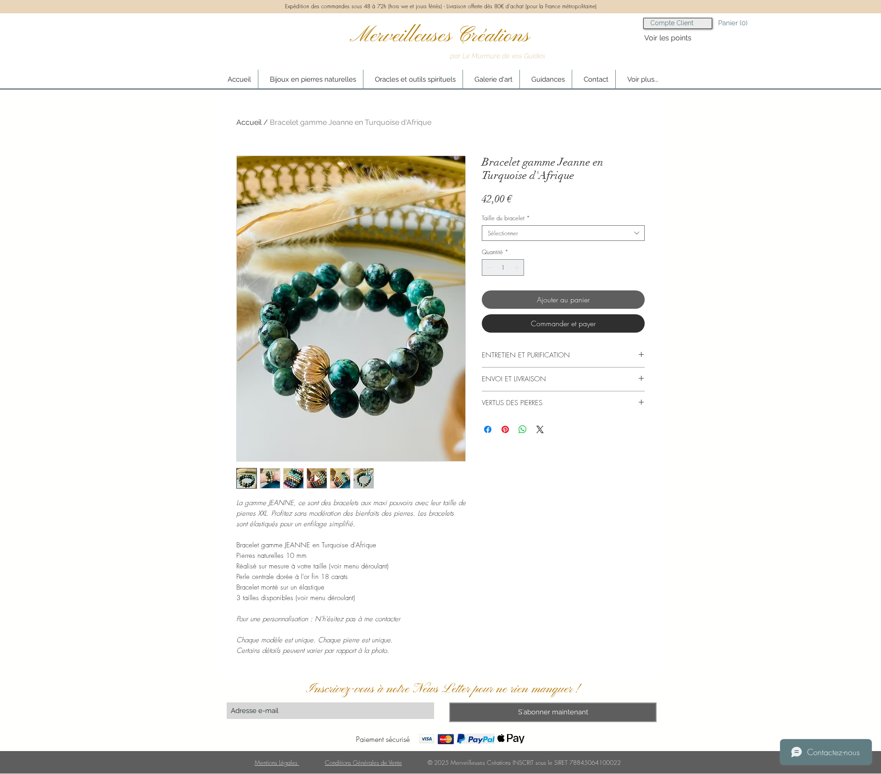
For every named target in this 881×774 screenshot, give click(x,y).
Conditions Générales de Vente (363, 762)
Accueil (249, 122)
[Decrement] (488, 267)
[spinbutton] (503, 267)
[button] (740, 23)
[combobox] (563, 233)
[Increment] (517, 267)
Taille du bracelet (506, 218)
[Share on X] (540, 429)
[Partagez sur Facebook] (487, 429)
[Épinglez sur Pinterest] (505, 429)
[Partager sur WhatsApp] (522, 429)
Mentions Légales (277, 762)
